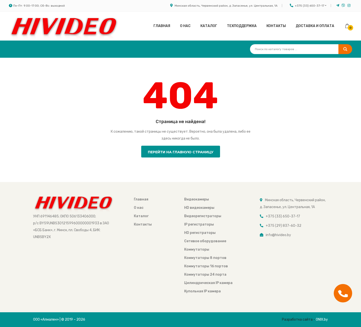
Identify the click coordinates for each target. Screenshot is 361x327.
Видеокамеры (196, 199)
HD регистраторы (200, 233)
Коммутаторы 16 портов (206, 266)
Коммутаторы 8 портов (205, 258)
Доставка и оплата (315, 26)
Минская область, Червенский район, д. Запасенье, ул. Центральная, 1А (226, 5)
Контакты (276, 26)
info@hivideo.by (278, 235)
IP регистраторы (199, 224)
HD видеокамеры (199, 208)
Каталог (208, 26)
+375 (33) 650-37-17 (283, 216)
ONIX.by (322, 319)
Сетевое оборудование (205, 241)
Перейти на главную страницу (180, 152)
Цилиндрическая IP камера (208, 283)
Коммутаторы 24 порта (205, 274)
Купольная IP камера (202, 291)
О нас (185, 26)
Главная (161, 26)
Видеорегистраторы (202, 216)
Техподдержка (242, 26)
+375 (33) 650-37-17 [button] (309, 5)
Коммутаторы (196, 249)
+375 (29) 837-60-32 (283, 226)
